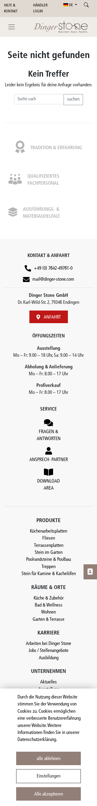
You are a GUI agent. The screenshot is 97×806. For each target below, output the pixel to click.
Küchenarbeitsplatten (48, 531)
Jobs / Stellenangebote (48, 650)
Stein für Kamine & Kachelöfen (49, 574)
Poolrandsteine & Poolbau (48, 559)
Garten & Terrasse (48, 619)
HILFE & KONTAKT (11, 8)
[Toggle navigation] (11, 27)
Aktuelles (48, 682)
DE (71, 5)
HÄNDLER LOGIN (40, 8)
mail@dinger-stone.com (53, 279)
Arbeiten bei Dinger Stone (48, 643)
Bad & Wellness (49, 605)
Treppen (48, 567)
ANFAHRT (52, 317)
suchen (73, 99)
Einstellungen (48, 776)
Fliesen (48, 538)
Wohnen (48, 612)
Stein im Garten (49, 552)
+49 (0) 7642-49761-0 (53, 268)
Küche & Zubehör (49, 598)
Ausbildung (48, 658)
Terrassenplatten (48, 545)
